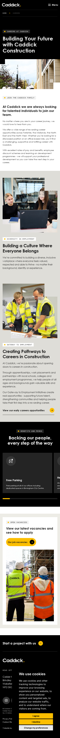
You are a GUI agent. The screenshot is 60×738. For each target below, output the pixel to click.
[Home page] (11, 5)
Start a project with (19, 643)
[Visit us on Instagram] (6, 700)
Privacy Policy (8, 719)
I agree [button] (36, 716)
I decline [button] (36, 722)
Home (5, 13)
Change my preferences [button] (36, 728)
